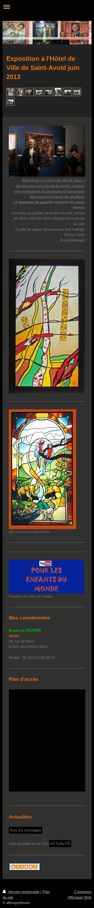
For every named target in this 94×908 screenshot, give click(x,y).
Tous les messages (25, 830)
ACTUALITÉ (60, 843)
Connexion (82, 892)
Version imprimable (23, 892)
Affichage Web (79, 897)
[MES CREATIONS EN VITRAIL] (42, 469)
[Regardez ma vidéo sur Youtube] (46, 577)
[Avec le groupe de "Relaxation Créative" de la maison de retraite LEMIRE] (10, 101)
